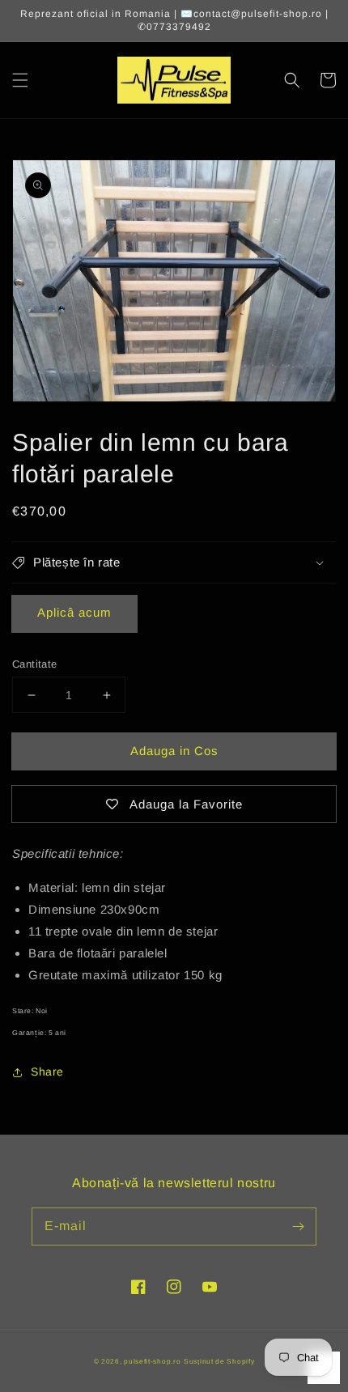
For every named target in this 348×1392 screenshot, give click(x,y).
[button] (20, 80)
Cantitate (34, 664)
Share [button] (47, 1071)
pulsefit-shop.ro (152, 1361)
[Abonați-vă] (298, 1226)
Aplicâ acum (74, 612)
